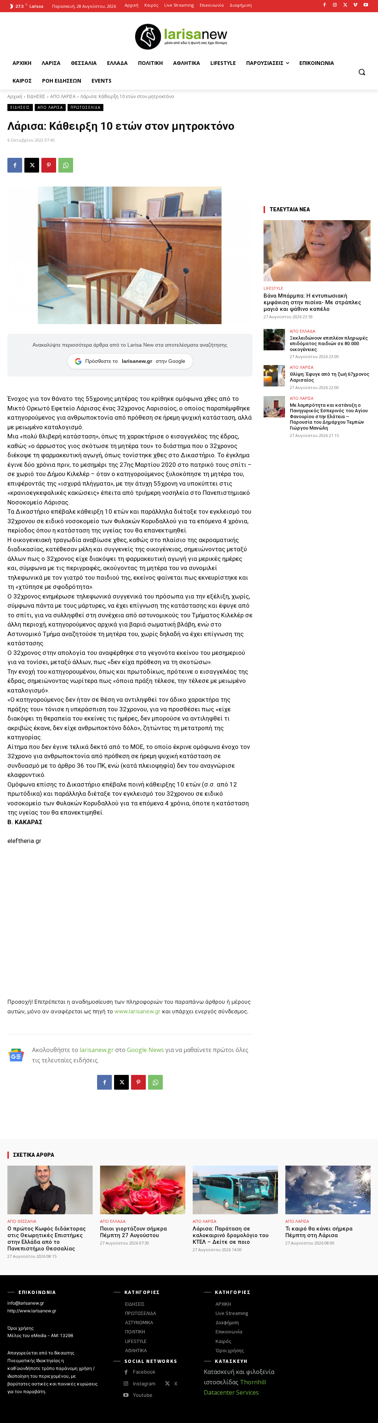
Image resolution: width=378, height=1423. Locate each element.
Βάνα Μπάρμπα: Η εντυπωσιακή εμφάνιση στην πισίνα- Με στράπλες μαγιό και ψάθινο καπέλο (312, 302)
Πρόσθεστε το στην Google (135, 361)
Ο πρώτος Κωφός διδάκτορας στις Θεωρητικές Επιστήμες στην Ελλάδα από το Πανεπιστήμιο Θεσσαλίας (46, 1238)
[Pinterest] (48, 165)
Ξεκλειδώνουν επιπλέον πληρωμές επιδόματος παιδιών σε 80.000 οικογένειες (329, 343)
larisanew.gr (97, 1050)
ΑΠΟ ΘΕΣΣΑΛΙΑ (21, 1221)
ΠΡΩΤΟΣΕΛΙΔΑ (85, 107)
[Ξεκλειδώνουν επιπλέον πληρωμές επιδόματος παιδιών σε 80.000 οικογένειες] (274, 339)
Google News (145, 1050)
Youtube (142, 1395)
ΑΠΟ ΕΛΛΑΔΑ (302, 331)
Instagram (144, 1383)
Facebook (144, 1372)
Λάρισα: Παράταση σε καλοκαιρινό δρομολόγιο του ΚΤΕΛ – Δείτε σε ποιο (230, 1235)
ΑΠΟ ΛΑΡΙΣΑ (63, 96)
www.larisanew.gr (137, 1011)
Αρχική (14, 96)
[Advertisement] (129, 907)
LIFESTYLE (273, 288)
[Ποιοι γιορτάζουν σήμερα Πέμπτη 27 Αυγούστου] (142, 1190)
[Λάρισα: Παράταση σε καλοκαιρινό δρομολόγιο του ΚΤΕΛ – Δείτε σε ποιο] (235, 1190)
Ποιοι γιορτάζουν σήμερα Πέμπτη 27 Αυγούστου (133, 1232)
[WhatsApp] (65, 165)
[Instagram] (335, 5)
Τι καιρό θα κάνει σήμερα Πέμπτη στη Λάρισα (319, 1232)
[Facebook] (324, 5)
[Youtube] (365, 5)
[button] (362, 72)
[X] (345, 5)
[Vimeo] (355, 5)
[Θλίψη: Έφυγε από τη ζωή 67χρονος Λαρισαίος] (274, 375)
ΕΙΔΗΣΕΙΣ (36, 96)
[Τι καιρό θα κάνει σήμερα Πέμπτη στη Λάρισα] (328, 1190)
